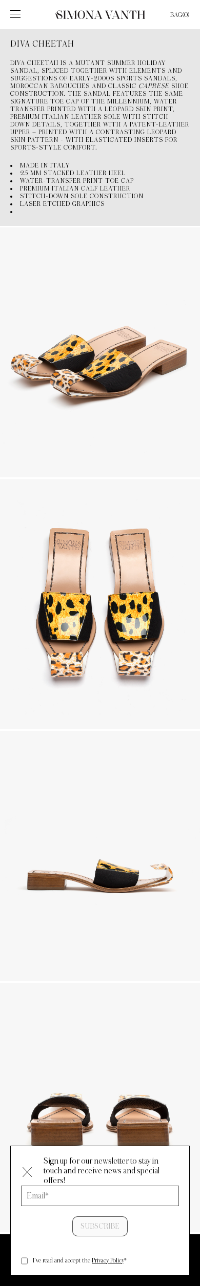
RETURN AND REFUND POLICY (100, 1274)
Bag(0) (180, 14)
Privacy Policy (108, 1260)
